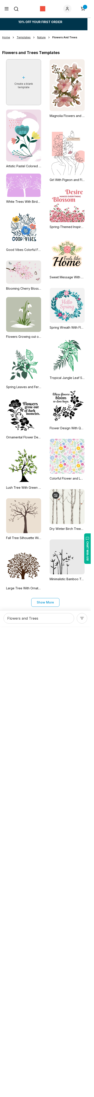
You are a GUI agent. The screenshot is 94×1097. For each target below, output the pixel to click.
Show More (45, 602)
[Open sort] (82, 618)
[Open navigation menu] (6, 8)
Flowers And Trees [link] (64, 37)
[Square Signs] (42, 8)
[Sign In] (68, 8)
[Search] (16, 9)
